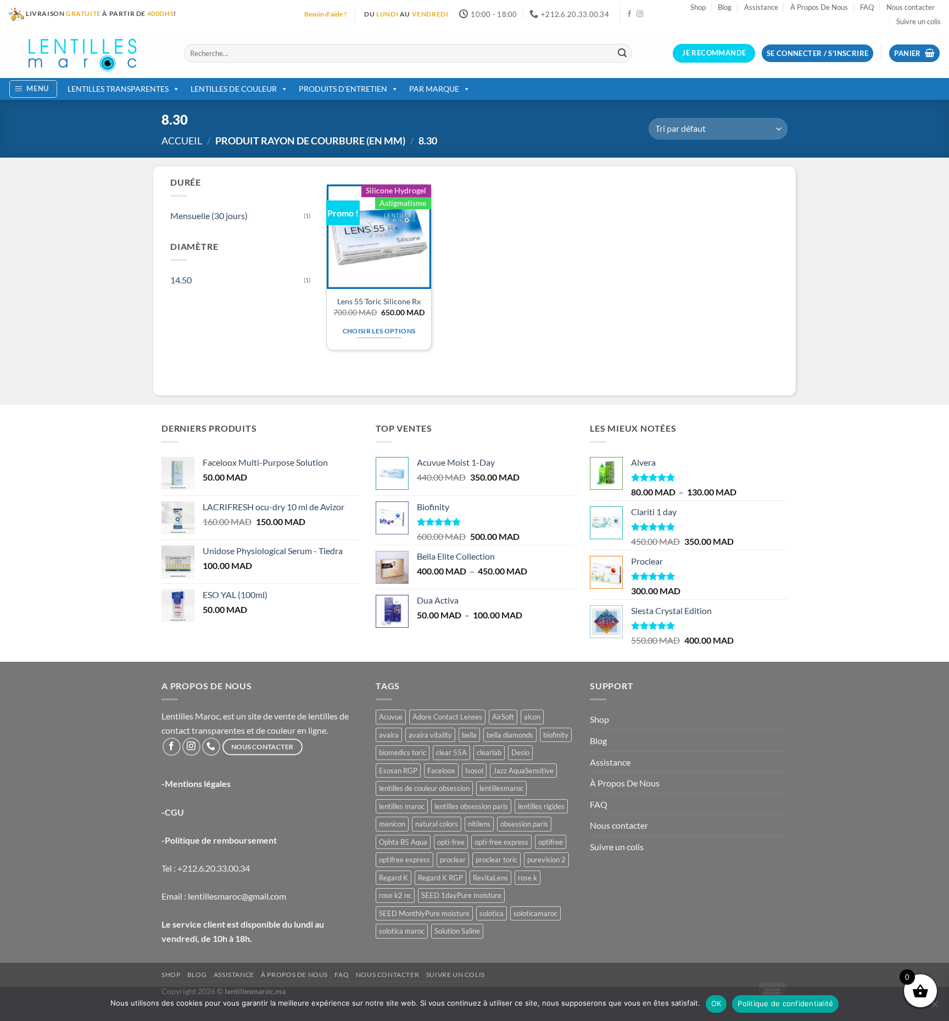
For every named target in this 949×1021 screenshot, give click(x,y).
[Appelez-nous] (211, 747)
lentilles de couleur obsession (424, 788)
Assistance (761, 7)
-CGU (172, 812)
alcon (532, 716)
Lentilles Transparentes (118, 88)
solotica (491, 913)
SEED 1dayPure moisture (461, 895)
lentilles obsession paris (471, 806)
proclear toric (496, 859)
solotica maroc (402, 931)
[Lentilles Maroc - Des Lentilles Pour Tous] (88, 53)
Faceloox (441, 770)
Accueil (181, 141)
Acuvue (391, 716)
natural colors (436, 823)
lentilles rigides (541, 806)
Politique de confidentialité (785, 1003)
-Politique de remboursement (219, 840)
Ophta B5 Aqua (403, 842)
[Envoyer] (622, 53)
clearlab (489, 752)
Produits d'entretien (343, 88)
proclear (453, 859)
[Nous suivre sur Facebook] (629, 14)
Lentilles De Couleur (234, 88)
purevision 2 (546, 859)
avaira (389, 734)
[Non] (934, 1007)
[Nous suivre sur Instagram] (640, 14)
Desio (520, 752)
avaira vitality (430, 734)
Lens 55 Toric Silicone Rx (379, 301)
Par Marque (434, 88)
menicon (392, 823)
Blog (725, 7)
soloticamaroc (535, 913)
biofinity (555, 734)
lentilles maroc (402, 806)
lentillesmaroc (501, 788)
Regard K (393, 877)
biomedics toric (402, 752)
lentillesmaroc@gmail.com (237, 896)
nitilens (479, 823)
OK (716, 1003)
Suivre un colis (918, 21)
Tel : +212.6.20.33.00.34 (205, 868)
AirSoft (503, 716)
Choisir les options (379, 330)
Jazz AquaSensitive (523, 770)
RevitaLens (490, 877)
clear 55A (451, 752)
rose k (527, 877)
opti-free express (501, 842)
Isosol (474, 770)
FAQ (867, 7)
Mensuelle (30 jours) (209, 215)
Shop (698, 7)
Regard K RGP (440, 877)
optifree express (404, 859)
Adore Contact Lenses (447, 716)
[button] (914, 53)
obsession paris (524, 823)
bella (469, 734)
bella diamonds (510, 734)
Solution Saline (457, 931)
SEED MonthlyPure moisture (424, 913)
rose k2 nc (395, 895)
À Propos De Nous (819, 7)
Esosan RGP (398, 770)
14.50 (181, 280)
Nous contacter (910, 7)
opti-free (451, 842)
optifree (550, 842)
